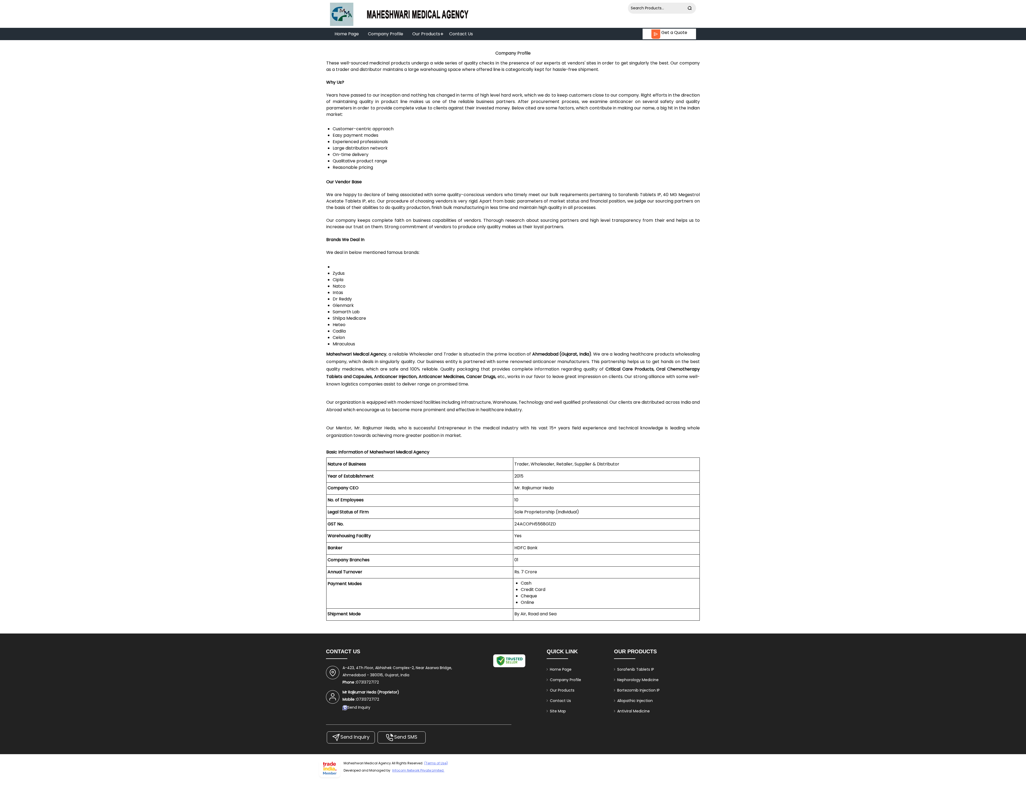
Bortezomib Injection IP (638, 690)
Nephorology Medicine (638, 679)
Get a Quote (673, 32)
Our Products (426, 34)
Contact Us (461, 34)
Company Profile (385, 34)
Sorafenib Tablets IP (635, 669)
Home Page (347, 34)
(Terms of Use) (436, 763)
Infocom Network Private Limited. (418, 770)
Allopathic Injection (635, 700)
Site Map (558, 711)
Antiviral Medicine (633, 711)
